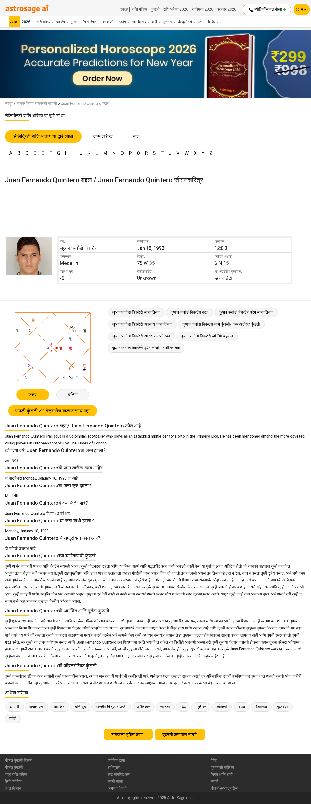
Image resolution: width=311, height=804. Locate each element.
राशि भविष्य (139, 9)
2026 (26, 22)
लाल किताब (139, 22)
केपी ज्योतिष (13, 781)
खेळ (183, 706)
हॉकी (12, 718)
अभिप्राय (114, 767)
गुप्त (74, 22)
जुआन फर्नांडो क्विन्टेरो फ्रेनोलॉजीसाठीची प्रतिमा (146, 347)
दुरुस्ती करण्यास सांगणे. (180, 734)
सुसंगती (168, 22)
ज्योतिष (61, 22)
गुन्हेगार (201, 706)
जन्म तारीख (103, 136)
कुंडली (155, 9)
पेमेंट (214, 760)
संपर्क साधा (115, 781)
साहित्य (165, 706)
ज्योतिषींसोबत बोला (265, 10)
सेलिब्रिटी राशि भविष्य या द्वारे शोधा (43, 136)
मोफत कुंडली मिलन (18, 760)
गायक (241, 706)
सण (200, 22)
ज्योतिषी (221, 706)
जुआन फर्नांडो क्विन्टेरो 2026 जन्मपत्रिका (141, 336)
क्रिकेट (59, 706)
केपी (155, 22)
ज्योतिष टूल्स (116, 760)
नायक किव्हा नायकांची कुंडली (37, 103)
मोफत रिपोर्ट (89, 22)
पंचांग (123, 22)
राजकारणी (36, 706)
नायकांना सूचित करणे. (128, 734)
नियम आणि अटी (222, 774)
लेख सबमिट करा (119, 774)
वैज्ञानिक (261, 706)
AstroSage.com (180, 798)
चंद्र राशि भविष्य (16, 774)
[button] (23, 64)
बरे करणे (108, 22)
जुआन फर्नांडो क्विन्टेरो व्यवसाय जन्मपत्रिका (142, 324)
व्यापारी (14, 706)
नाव (136, 136)
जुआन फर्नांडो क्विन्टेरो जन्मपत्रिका (136, 312)
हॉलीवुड (80, 706)
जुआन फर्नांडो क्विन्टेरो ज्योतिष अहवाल (206, 336)
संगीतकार (143, 706)
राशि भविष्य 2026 (175, 9)
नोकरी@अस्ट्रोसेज (224, 788)
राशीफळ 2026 (202, 9)
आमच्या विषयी (117, 788)
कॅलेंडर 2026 (226, 9)
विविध (212, 22)
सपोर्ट (214, 781)
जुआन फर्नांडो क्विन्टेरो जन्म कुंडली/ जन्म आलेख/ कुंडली (221, 324)
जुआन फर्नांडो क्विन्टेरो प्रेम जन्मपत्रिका (246, 312)
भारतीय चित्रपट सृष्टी (111, 706)
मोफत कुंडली (14, 767)
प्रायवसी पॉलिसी (222, 767)
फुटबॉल (282, 706)
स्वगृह (124, 9)
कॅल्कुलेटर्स (185, 22)
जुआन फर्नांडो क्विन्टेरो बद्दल (189, 312)
